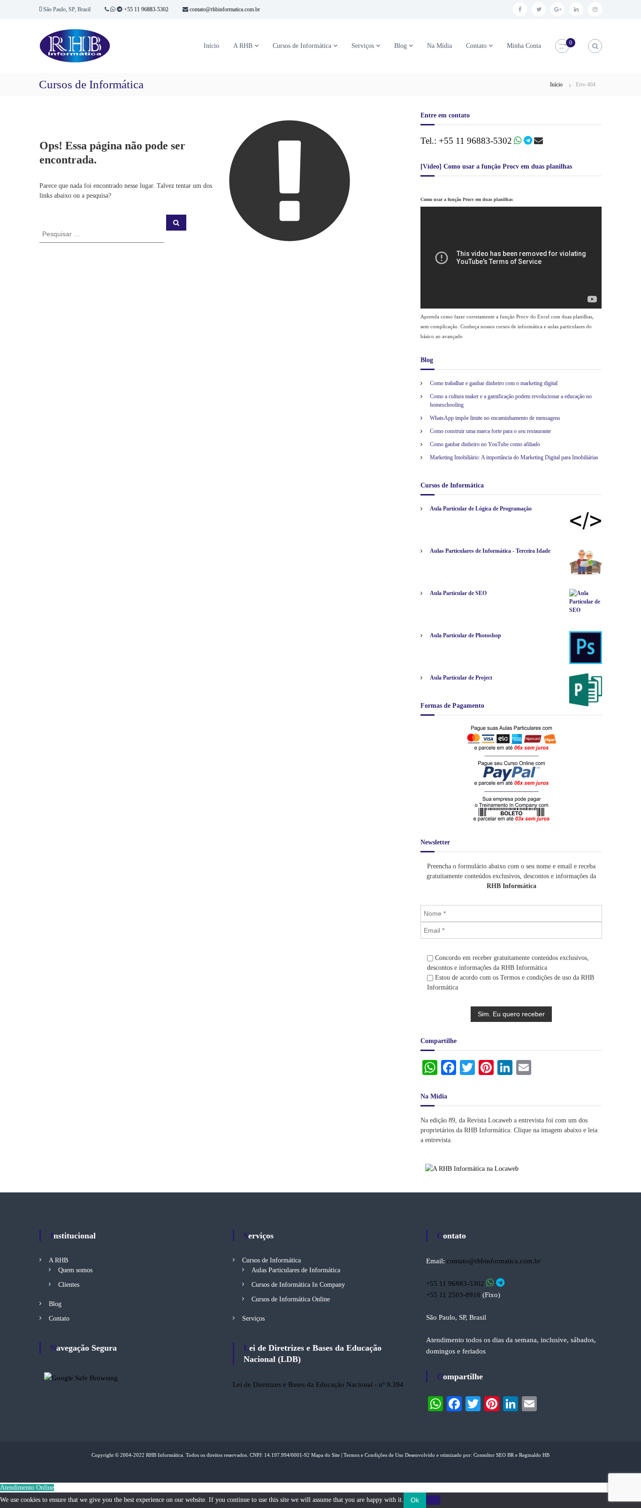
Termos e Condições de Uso (373, 1455)
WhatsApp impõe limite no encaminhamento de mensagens (495, 418)
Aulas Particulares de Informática (296, 1270)
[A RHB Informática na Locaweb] (471, 1168)
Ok (415, 1500)
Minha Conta (524, 45)
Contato (476, 45)
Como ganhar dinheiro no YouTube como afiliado (485, 444)
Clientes (68, 1284)
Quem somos (75, 1270)
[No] (433, 1500)
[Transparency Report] (80, 1377)
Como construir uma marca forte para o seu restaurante (490, 431)
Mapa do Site (325, 1455)
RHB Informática (164, 1455)
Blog (400, 45)
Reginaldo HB (534, 1455)
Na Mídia (439, 45)
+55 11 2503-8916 (453, 1295)
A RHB (242, 45)
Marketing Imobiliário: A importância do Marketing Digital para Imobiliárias (514, 457)
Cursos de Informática (302, 45)
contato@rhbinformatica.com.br (224, 9)
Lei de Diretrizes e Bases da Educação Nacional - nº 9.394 (318, 1384)
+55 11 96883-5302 (146, 9)
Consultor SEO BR (493, 1455)
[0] (562, 46)
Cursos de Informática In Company (298, 1284)
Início (211, 45)
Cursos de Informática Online (291, 1299)
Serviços (362, 45)
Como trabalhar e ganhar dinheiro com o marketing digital (493, 383)
